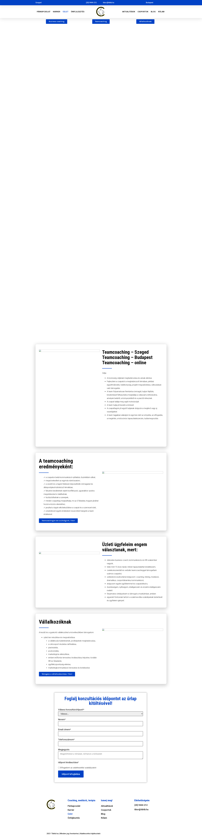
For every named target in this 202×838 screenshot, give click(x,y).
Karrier (56, 12)
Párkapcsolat (43, 12)
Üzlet (65, 12)
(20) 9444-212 (141, 805)
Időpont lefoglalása (71, 774)
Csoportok (143, 12)
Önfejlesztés (77, 12)
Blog (153, 12)
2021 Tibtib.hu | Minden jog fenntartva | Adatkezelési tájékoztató (73, 834)
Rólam (161, 12)
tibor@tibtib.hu (141, 809)
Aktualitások (128, 12)
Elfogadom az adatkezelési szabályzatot (78, 768)
